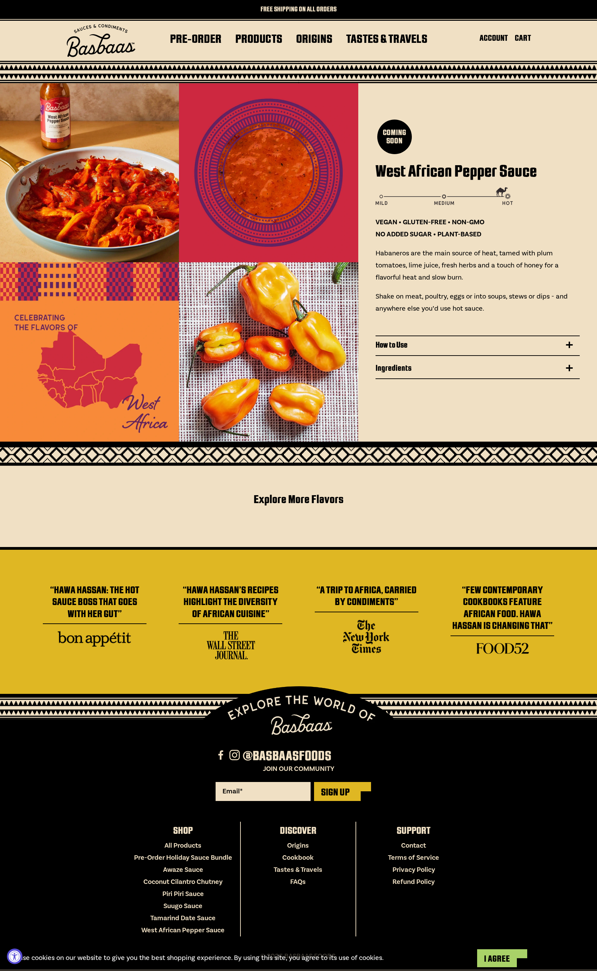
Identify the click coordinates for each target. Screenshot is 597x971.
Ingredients (393, 368)
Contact (413, 845)
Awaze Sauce (183, 869)
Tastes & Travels (298, 869)
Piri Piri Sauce (183, 893)
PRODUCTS (258, 38)
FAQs (298, 881)
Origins (298, 845)
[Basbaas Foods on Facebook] (222, 756)
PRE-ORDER (195, 38)
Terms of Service (413, 857)
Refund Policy (413, 881)
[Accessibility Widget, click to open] (14, 956)
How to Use (392, 345)
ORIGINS (314, 38)
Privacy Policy (413, 869)
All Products (182, 845)
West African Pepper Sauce (183, 930)
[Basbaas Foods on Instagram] (235, 756)
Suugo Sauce (182, 906)
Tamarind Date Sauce (183, 918)
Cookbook (298, 857)
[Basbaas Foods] (100, 40)
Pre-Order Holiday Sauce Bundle (183, 857)
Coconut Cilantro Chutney (182, 881)
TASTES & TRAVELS (386, 38)
